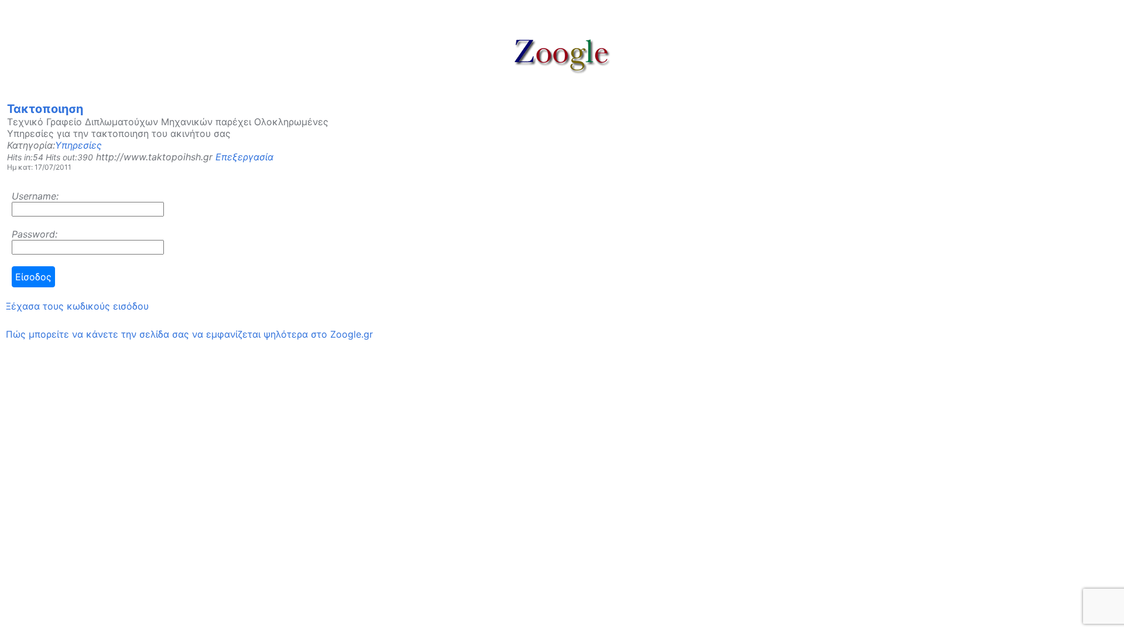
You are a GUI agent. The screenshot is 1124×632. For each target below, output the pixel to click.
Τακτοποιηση (45, 109)
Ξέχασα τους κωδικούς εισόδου (77, 306)
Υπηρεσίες (78, 145)
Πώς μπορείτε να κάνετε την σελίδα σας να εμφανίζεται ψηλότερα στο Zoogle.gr (189, 334)
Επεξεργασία (244, 157)
